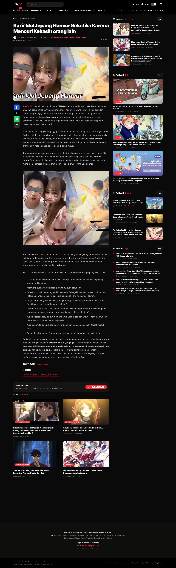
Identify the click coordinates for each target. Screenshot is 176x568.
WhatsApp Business (91, 549)
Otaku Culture (74, 37)
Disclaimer (149, 563)
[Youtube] (133, 10)
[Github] (141, 10)
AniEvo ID (27, 106)
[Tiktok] (130, 10)
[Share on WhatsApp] (17, 119)
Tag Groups (159, 563)
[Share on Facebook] (17, 107)
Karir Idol (54, 374)
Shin (22, 37)
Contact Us (140, 563)
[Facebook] (122, 10)
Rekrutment (119, 563)
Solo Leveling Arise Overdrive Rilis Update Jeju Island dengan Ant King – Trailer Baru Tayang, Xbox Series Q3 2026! (138, 273)
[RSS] (145, 10)
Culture (118, 101)
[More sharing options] (17, 125)
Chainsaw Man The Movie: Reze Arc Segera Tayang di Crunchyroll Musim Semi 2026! (128, 217)
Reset (107, 39)
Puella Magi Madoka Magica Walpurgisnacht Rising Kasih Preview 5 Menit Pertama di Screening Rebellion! (33, 430)
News (84, 37)
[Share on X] (17, 113)
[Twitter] (126, 10)
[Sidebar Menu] (160, 4)
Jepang (44, 374)
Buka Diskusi (98, 387)
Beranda (16, 19)
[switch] (153, 4)
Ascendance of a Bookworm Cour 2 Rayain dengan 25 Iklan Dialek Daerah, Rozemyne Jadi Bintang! (146, 58)
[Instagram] (118, 10)
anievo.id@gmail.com (90, 546)
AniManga (69, 464)
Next (159, 19)
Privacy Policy (130, 563)
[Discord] (137, 10)
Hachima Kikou (43, 364)
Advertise (110, 563)
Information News (28, 19)
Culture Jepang (31, 374)
